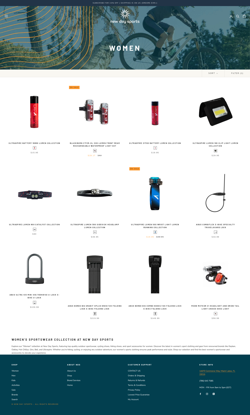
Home (70, 385)
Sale (13, 390)
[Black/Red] (34, 148)
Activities (16, 385)
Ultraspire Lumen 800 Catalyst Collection (34, 224)
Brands (15, 394)
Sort (212, 73)
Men (13, 375)
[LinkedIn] (214, 393)
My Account (133, 399)
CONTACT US (134, 370)
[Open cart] (244, 16)
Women (15, 370)
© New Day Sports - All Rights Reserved (35, 404)
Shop (69, 375)
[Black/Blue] (155, 232)
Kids (13, 380)
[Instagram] (207, 393)
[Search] (237, 16)
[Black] (95, 151)
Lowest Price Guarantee (138, 394)
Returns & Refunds (136, 380)
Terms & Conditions (137, 385)
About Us (71, 370)
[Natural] (215, 314)
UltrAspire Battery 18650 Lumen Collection (34, 143)
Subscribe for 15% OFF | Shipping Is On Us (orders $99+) (125, 3)
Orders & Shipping (136, 375)
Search (15, 399)
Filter (237, 73)
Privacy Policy (134, 390)
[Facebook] (200, 393)
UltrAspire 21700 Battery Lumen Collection (155, 143)
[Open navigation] (6, 16)
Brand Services (73, 380)
